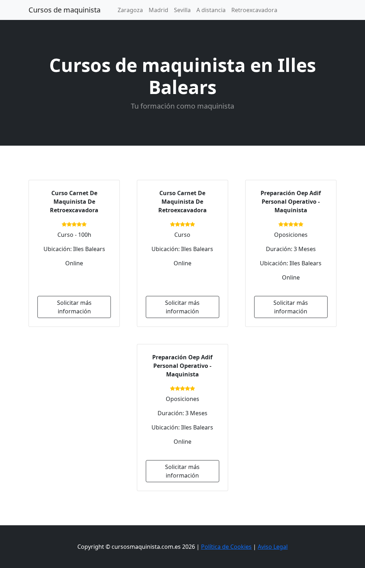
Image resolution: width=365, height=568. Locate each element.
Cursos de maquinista (65, 10)
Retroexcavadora (254, 10)
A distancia (211, 10)
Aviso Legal (273, 547)
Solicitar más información (74, 307)
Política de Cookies (226, 547)
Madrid (158, 10)
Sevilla (182, 10)
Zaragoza (130, 10)
